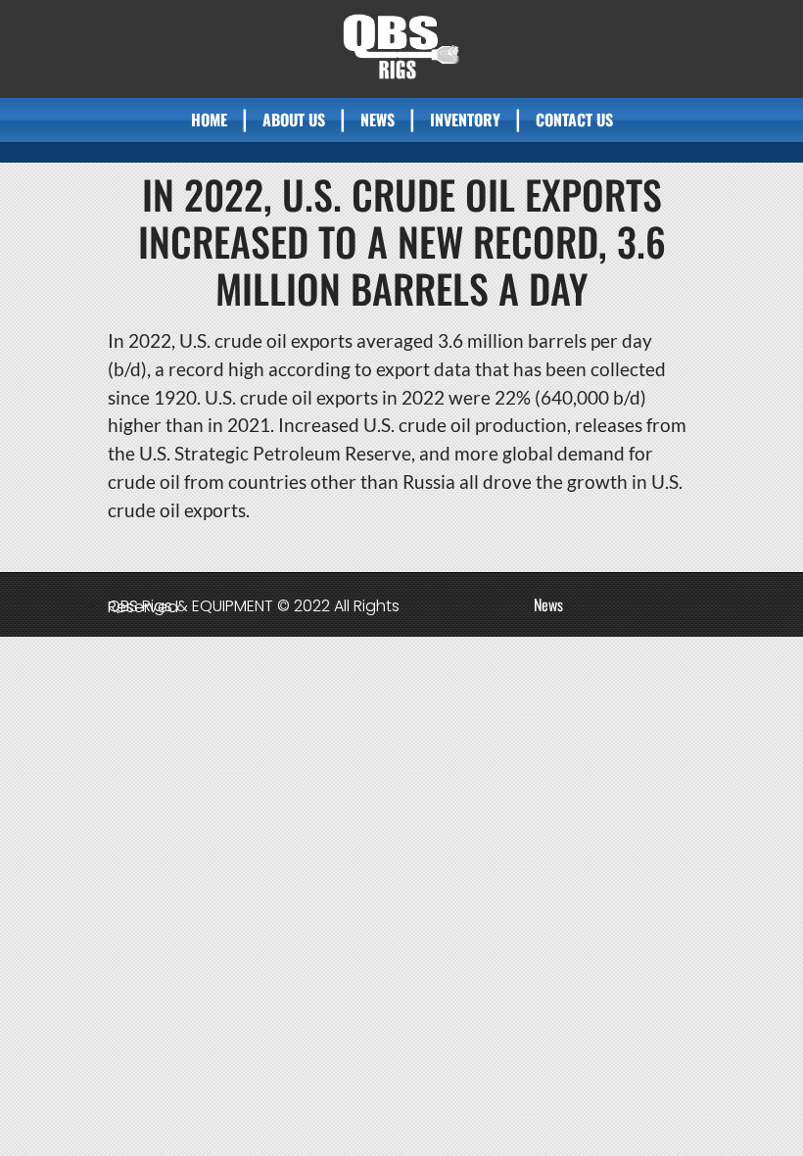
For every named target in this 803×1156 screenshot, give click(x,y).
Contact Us (574, 119)
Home (209, 119)
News (377, 119)
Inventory (465, 119)
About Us (293, 119)
